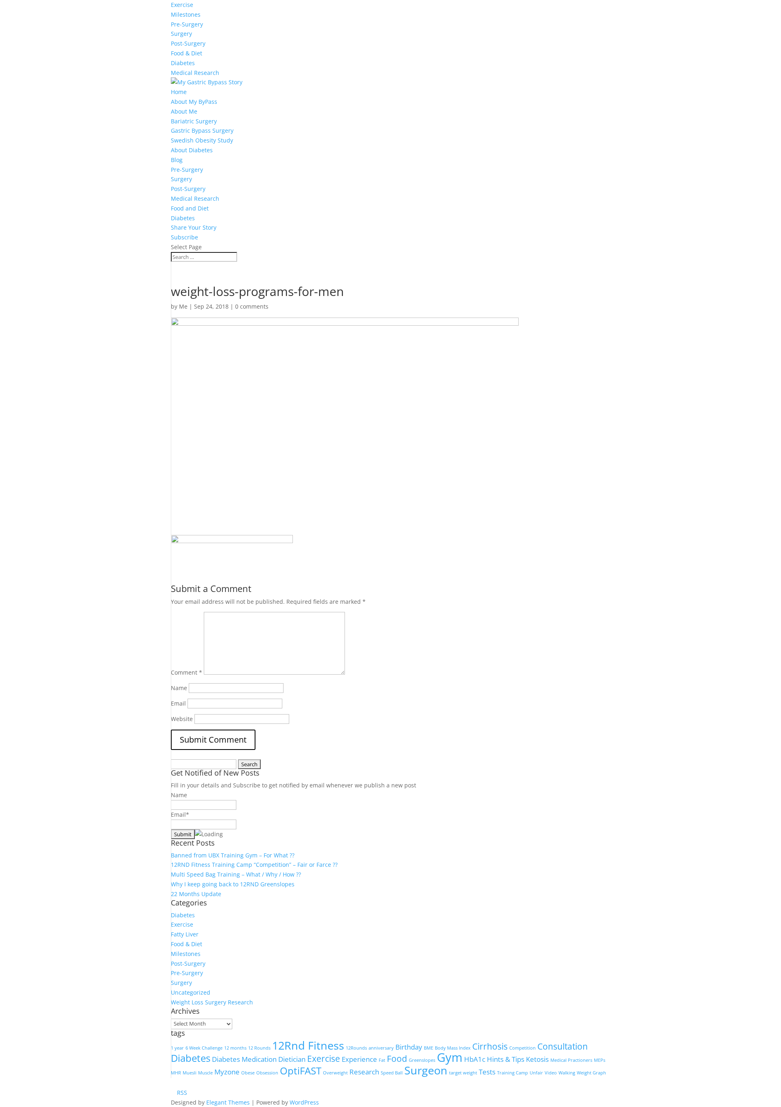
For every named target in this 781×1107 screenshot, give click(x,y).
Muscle (205, 1073)
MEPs (599, 1060)
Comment (186, 672)
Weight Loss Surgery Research (212, 1002)
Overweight (335, 1073)
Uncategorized (190, 992)
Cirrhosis (490, 1046)
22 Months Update (196, 894)
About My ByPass (194, 101)
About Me (184, 111)
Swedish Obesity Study (202, 140)
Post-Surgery (188, 43)
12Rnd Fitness (308, 1045)
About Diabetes (192, 150)
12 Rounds (259, 1048)
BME (428, 1048)
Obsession (267, 1073)
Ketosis (537, 1059)
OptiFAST (300, 1070)
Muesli (189, 1073)
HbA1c (474, 1059)
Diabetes (183, 63)
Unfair (536, 1073)
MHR (176, 1073)
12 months (235, 1048)
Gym (449, 1057)
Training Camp (512, 1073)
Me (183, 306)
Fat (382, 1060)
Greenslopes (422, 1060)
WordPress (304, 1102)
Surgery (181, 33)
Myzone (227, 1071)
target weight (463, 1073)
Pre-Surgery (187, 24)
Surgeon (425, 1070)
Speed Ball (392, 1073)
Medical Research (195, 73)
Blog (177, 160)
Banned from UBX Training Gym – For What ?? (233, 855)
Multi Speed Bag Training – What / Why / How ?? (236, 874)
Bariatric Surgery (194, 121)
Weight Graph (591, 1073)
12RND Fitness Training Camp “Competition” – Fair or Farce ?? (254, 864)
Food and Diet (190, 208)
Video (551, 1073)
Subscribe (184, 237)
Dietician (291, 1059)
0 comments (251, 306)
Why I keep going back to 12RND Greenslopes (233, 884)
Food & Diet (186, 53)
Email (178, 703)
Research (364, 1071)
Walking (566, 1073)
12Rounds (356, 1048)
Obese (248, 1073)
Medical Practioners (571, 1060)
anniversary (381, 1048)
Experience (359, 1059)
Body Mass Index (453, 1048)
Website (182, 719)
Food (397, 1058)
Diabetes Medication (244, 1059)
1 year (177, 1048)
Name (179, 688)
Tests (487, 1071)
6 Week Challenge (204, 1048)
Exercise (182, 5)
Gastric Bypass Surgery (202, 130)
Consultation (562, 1046)
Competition (522, 1048)
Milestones (186, 14)
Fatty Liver (185, 934)
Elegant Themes (228, 1102)
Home (179, 92)
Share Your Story (193, 227)
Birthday (408, 1047)
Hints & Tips (505, 1059)
